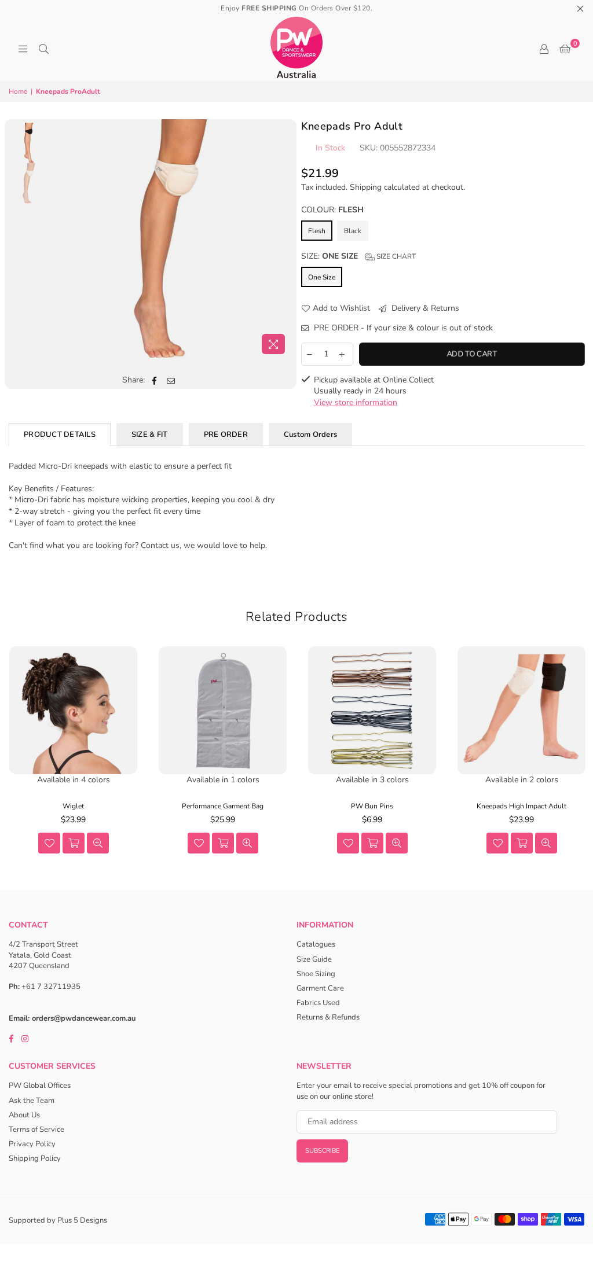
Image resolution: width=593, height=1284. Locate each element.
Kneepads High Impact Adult (521, 806)
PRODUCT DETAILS (60, 434)
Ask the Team (31, 1100)
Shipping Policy (35, 1158)
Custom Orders (310, 434)
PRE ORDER (226, 434)
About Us (24, 1115)
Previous (61, 239)
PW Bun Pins (372, 806)
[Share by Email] (171, 380)
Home (18, 91)
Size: (358, 256)
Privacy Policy (32, 1144)
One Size (321, 277)
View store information (355, 402)
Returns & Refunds (328, 1017)
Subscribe (322, 1150)
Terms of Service (36, 1129)
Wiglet (73, 806)
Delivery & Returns (424, 308)
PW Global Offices (40, 1085)
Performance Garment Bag (222, 806)
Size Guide (314, 959)
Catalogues (315, 944)
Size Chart (395, 256)
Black (352, 231)
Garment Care (320, 988)
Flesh (316, 231)
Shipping (366, 187)
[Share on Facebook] (154, 380)
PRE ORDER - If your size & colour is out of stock (402, 327)
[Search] (43, 49)
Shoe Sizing (315, 974)
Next (282, 239)
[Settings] (543, 49)
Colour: (332, 209)
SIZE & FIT (149, 434)
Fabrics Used (318, 1003)
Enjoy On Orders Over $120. (296, 8)
